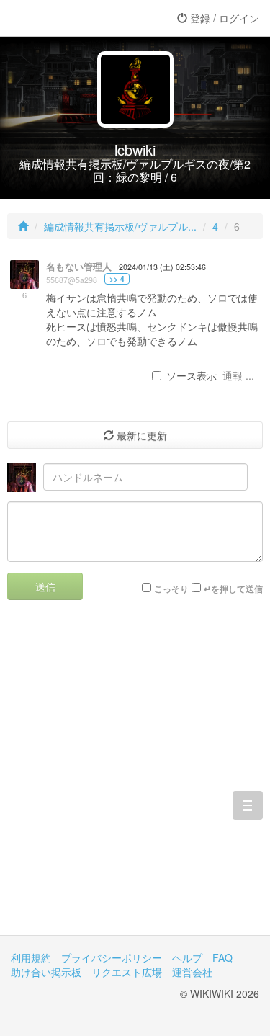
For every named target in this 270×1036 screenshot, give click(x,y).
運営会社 (192, 972)
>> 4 (117, 279)
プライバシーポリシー (111, 957)
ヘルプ (187, 957)
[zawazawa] (68, 18)
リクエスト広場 (126, 972)
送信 (45, 586)
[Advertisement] (135, 778)
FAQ (222, 957)
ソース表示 (191, 375)
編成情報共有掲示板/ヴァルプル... (120, 226)
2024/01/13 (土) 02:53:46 (162, 267)
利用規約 (31, 957)
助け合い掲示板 (46, 972)
